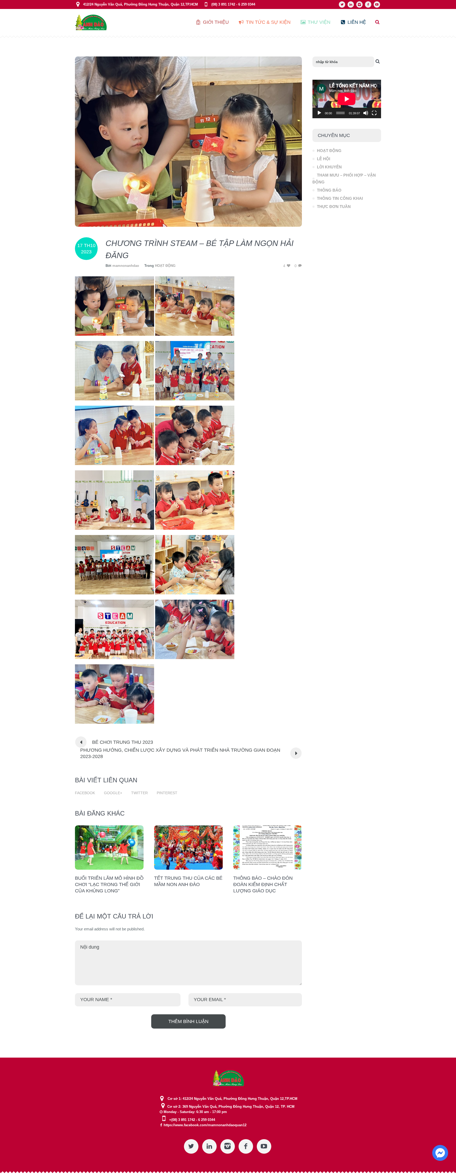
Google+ (113, 793)
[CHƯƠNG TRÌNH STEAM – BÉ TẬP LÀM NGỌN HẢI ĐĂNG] (188, 141)
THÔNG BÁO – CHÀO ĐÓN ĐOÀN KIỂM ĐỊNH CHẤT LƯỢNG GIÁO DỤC (263, 884)
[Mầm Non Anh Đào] (228, 1078)
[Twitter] (342, 4)
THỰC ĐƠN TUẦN (334, 206)
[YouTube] (377, 4)
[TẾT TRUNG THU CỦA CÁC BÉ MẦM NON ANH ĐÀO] (188, 847)
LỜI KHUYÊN (329, 167)
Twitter (139, 793)
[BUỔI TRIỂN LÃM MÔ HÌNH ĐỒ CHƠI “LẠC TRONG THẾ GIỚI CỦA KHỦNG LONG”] (109, 847)
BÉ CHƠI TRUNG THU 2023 (122, 742)
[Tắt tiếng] (365, 113)
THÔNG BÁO (329, 190)
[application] (346, 99)
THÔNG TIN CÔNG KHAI (340, 198)
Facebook (85, 793)
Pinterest (167, 793)
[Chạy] (319, 113)
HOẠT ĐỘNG (165, 266)
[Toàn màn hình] (374, 113)
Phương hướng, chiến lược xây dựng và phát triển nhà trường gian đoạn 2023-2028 (180, 753)
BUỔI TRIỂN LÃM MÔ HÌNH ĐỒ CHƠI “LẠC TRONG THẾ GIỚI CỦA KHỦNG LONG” (109, 884)
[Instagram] (359, 4)
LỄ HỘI (323, 159)
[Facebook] (368, 4)
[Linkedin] (351, 4)
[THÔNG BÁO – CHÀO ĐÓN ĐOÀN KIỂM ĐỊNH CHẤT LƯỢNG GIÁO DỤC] (267, 847)
